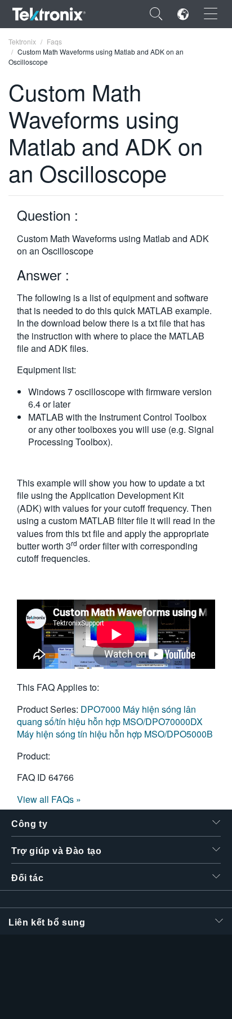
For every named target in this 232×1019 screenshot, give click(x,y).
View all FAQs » (49, 799)
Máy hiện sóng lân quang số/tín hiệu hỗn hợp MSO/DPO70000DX (110, 715)
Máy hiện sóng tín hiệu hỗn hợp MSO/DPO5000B (115, 733)
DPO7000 (102, 709)
